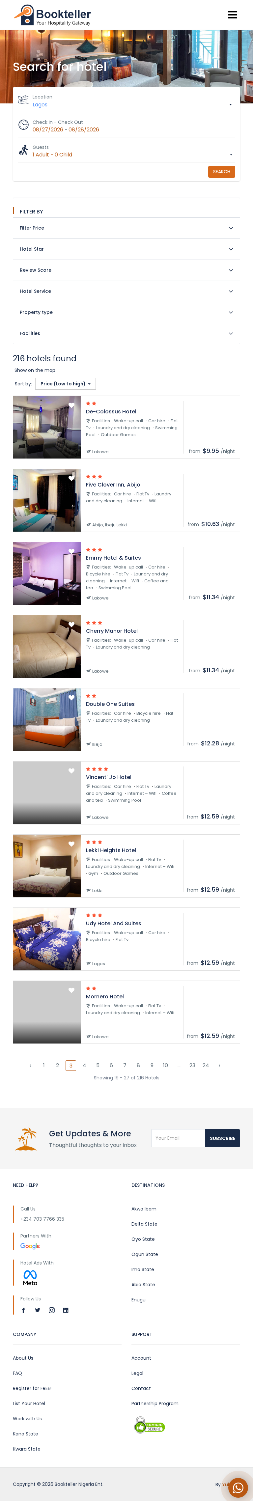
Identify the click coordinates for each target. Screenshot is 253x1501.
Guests (41, 147)
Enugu (138, 1299)
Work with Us (27, 1418)
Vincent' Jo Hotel (108, 777)
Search (221, 171)
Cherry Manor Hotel (112, 631)
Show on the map (34, 370)
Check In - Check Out (58, 122)
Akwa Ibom (143, 1209)
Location (42, 97)
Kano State (25, 1434)
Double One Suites (110, 704)
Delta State (144, 1224)
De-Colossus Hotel (111, 411)
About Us (23, 1358)
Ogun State (144, 1254)
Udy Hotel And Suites (113, 923)
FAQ (17, 1373)
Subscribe (222, 1138)
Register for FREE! (32, 1388)
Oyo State (143, 1239)
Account (141, 1358)
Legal (137, 1373)
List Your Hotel (29, 1403)
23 (192, 1065)
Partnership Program (155, 1403)
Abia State (143, 1284)
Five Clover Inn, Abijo (113, 484)
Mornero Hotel (105, 996)
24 (206, 1065)
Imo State (142, 1269)
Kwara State (27, 1449)
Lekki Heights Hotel (111, 850)
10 (165, 1065)
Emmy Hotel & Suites (113, 558)
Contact (141, 1388)
